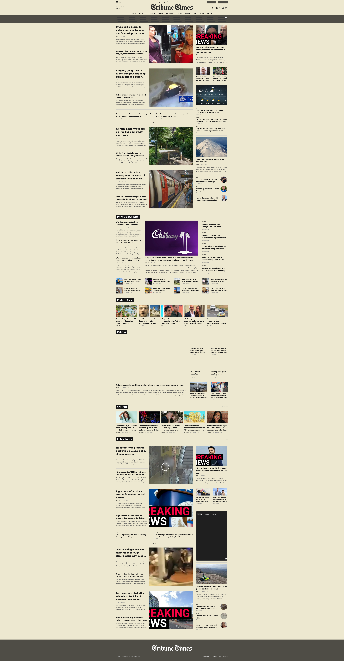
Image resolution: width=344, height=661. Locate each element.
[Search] (119, 2)
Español (165, 2)
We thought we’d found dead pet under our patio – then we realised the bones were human (194, 321)
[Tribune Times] (172, 7)
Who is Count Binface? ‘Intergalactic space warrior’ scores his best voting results (198, 395)
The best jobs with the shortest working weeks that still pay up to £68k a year (214, 236)
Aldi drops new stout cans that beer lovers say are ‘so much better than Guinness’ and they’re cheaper (132, 280)
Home (134, 14)
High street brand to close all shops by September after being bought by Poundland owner (130, 516)
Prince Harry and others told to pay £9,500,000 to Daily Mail (207, 199)
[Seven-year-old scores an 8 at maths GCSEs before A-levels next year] (223, 625)
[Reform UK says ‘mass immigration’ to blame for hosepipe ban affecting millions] (219, 364)
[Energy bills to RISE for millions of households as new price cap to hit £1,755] (205, 290)
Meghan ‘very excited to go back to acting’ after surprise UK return (171, 321)
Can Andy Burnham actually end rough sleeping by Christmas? (198, 350)
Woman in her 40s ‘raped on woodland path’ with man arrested (130, 132)
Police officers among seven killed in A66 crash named (131, 96)
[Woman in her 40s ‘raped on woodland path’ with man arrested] (171, 146)
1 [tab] (154, 122)
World (152, 14)
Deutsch (177, 2)
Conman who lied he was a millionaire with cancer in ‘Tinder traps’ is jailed (132, 536)
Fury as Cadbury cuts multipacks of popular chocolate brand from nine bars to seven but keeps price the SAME (169, 259)
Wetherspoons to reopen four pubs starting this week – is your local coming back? (128, 259)
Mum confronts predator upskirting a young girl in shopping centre (131, 450)
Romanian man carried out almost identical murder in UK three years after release (202, 78)
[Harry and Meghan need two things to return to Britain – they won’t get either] (220, 492)
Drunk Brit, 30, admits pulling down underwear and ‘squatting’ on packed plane (131, 30)
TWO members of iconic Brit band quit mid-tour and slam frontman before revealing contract (149, 428)
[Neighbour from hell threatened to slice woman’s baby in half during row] (149, 311)
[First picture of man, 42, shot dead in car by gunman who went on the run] (211, 456)
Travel (209, 14)
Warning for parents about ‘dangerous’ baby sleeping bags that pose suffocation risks (127, 223)
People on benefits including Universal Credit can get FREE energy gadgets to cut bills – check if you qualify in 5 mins (161, 280)
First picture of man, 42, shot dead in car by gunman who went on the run (211, 470)
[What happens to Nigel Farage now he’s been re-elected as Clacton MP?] (219, 387)
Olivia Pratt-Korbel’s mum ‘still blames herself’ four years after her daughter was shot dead (130, 154)
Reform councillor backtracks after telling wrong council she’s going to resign (150, 385)
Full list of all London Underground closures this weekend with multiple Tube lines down (131, 175)
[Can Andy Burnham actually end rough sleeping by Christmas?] (198, 341)
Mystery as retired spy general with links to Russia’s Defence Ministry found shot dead (211, 120)
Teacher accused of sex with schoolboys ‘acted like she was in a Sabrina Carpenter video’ (174, 536)
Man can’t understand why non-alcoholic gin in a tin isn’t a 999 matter (130, 575)
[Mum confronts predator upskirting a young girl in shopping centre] (171, 465)
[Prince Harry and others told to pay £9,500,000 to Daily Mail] (223, 198)
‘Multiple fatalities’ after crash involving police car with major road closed (173, 115)
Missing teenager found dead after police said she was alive (211, 587)
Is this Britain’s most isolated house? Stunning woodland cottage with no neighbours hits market (214, 247)
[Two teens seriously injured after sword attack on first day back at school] (220, 71)
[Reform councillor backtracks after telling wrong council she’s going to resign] (151, 360)
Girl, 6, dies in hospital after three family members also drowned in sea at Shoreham (211, 49)
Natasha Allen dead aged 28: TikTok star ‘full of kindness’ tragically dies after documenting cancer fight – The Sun (217, 428)
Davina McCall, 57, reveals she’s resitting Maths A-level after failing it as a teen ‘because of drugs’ (126, 428)
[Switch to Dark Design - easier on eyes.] (213, 8)
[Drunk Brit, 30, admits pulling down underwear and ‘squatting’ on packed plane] (171, 44)
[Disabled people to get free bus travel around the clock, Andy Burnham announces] (219, 341)
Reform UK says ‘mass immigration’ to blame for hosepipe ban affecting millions (218, 373)
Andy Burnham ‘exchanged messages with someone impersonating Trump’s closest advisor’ (198, 373)
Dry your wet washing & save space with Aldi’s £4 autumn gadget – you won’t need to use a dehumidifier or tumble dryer (190, 289)
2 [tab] (155, 122)
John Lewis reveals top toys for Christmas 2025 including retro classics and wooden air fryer (214, 269)
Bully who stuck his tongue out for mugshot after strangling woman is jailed (131, 198)
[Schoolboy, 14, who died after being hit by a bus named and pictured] (223, 189)
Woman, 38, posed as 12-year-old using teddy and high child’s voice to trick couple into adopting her (203, 499)
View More (225, 406)
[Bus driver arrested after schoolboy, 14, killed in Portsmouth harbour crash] (171, 610)
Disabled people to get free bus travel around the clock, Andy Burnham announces (219, 350)
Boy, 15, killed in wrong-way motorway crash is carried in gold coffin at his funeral (210, 130)
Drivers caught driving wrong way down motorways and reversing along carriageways (217, 321)
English (159, 2)
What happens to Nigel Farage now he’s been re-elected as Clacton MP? (218, 395)
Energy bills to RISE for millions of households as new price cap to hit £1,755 (219, 289)
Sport (187, 14)
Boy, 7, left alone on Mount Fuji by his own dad (211, 160)
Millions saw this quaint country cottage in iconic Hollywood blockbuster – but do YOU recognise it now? (190, 280)
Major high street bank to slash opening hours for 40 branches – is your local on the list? (214, 258)
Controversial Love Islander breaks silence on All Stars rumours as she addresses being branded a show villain (194, 428)
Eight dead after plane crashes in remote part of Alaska (130, 494)
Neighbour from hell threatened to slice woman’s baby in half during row (147, 321)
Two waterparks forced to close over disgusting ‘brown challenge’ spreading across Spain (126, 321)
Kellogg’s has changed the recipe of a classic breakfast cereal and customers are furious (161, 289)
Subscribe (211, 2)
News (141, 14)
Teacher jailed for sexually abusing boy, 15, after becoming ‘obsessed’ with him (131, 52)
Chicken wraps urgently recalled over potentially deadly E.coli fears (134, 115)
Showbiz (179, 14)
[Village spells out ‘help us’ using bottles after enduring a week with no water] (223, 607)
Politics (169, 14)
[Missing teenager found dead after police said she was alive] (211, 574)
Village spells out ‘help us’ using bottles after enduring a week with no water (207, 608)
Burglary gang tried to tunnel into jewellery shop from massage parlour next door (130, 73)
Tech (194, 14)
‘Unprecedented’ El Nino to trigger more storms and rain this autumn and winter (131, 473)
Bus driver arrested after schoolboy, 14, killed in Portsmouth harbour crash (130, 596)
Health (201, 14)
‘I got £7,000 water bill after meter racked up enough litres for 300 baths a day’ (206, 180)
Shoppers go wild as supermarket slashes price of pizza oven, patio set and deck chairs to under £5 (132, 289)
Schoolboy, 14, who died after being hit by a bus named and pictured (207, 190)
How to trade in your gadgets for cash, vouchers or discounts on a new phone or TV (128, 241)
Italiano (183, 2)
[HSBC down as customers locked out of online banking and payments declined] (205, 281)
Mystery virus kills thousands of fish (207, 617)
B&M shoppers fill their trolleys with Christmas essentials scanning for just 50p (213, 225)
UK (146, 14)
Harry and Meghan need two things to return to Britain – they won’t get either (219, 499)
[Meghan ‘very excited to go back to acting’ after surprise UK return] (172, 311)
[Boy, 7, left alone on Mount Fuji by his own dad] (211, 147)
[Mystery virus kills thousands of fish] (223, 616)
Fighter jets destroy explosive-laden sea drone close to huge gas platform (131, 618)
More (226, 216)
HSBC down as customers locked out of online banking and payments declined (219, 280)
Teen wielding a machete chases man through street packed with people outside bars (130, 552)
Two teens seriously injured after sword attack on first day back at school (220, 78)
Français (171, 2)
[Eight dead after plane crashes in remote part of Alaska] (171, 508)
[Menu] (117, 2)
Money (160, 14)
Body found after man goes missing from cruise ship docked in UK (209, 111)
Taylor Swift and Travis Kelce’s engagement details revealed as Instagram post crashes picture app (171, 428)
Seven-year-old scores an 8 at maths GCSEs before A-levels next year (206, 626)
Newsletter (222, 2)
